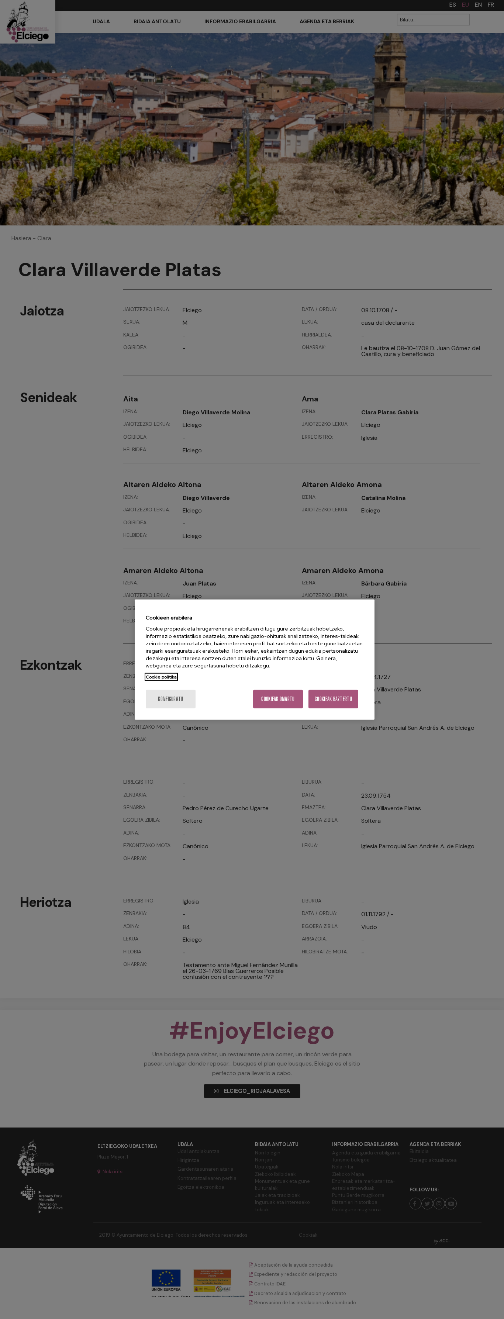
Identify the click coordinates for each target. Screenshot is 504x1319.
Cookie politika (161, 677)
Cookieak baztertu (333, 699)
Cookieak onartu (277, 699)
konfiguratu (170, 699)
